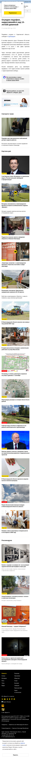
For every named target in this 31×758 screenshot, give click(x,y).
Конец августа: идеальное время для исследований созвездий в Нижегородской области (14, 658)
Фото (3, 680)
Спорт (15, 680)
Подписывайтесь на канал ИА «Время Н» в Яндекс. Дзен (15, 91)
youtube (5, 699)
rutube (12, 699)
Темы (3, 683)
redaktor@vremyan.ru (10, 736)
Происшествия (18, 688)
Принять (15, 755)
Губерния (16, 685)
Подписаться (13, 13)
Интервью (4, 678)
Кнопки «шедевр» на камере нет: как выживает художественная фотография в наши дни (15, 564)
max (14, 699)
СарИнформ (11, 36)
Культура (16, 683)
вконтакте (2, 699)
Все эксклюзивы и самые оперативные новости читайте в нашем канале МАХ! (15, 78)
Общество (17, 678)
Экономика (17, 675)
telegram (7, 699)
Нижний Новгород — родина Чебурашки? (14, 625)
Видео (3, 685)
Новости (4, 673)
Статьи (3, 675)
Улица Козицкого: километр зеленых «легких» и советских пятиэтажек (15, 596)
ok (9, 699)
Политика (16, 673)
